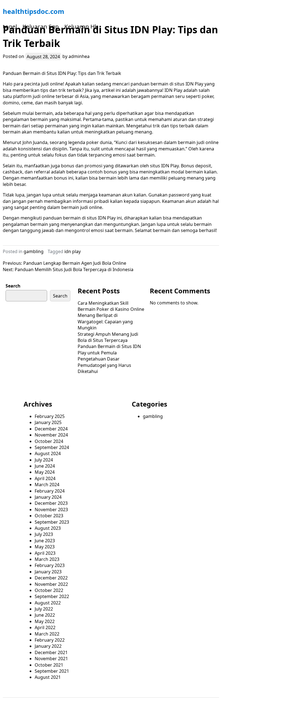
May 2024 (45, 472)
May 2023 (45, 547)
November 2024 (51, 435)
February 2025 (50, 416)
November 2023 (51, 509)
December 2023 (51, 503)
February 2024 (50, 491)
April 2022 (45, 627)
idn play (72, 251)
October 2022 (49, 590)
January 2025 (48, 422)
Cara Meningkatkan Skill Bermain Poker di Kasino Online (111, 306)
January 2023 (48, 572)
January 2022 (48, 646)
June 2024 (45, 466)
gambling (34, 251)
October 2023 (49, 516)
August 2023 (48, 528)
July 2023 (44, 534)
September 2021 (52, 671)
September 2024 (52, 447)
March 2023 (47, 559)
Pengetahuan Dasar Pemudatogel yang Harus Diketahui (104, 365)
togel (10, 26)
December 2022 (51, 578)
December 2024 (51, 429)
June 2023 (45, 541)
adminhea (79, 56)
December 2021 (51, 652)
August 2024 (48, 453)
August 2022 (48, 603)
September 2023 (52, 522)
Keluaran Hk (81, 26)
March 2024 (47, 484)
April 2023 (45, 553)
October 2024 (49, 441)
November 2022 (51, 584)
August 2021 (48, 677)
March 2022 (47, 634)
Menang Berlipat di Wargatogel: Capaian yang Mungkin (105, 321)
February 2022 (50, 640)
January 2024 (48, 497)
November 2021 (51, 658)
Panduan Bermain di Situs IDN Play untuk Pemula (109, 349)
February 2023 (50, 565)
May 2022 (45, 621)
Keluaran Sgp (40, 26)
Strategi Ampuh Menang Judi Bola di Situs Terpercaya (108, 337)
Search (13, 286)
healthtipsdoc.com (33, 11)
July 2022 (44, 609)
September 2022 (52, 596)
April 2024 (45, 478)
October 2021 (49, 665)
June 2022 (45, 615)
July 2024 (44, 460)
